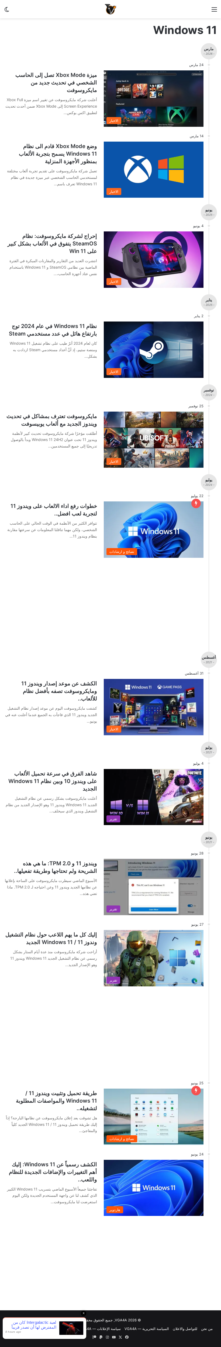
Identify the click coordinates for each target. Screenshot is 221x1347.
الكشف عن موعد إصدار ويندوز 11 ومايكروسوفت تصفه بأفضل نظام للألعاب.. (59, 691)
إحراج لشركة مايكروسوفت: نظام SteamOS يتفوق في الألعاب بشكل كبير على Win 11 (52, 243)
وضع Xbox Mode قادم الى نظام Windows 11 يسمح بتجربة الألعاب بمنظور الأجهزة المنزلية (58, 154)
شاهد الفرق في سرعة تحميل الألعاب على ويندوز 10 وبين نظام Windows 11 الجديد (52, 781)
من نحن (207, 1329)
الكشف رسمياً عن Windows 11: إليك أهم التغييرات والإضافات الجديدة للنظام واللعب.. (53, 1172)
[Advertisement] (110, 1264)
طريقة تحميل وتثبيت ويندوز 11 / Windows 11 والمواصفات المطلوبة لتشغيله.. (56, 1101)
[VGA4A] (110, 9)
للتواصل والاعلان (185, 1329)
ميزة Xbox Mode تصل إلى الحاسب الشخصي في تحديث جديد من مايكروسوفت (56, 82)
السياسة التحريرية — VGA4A (147, 1329)
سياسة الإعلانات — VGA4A (100, 1329)
